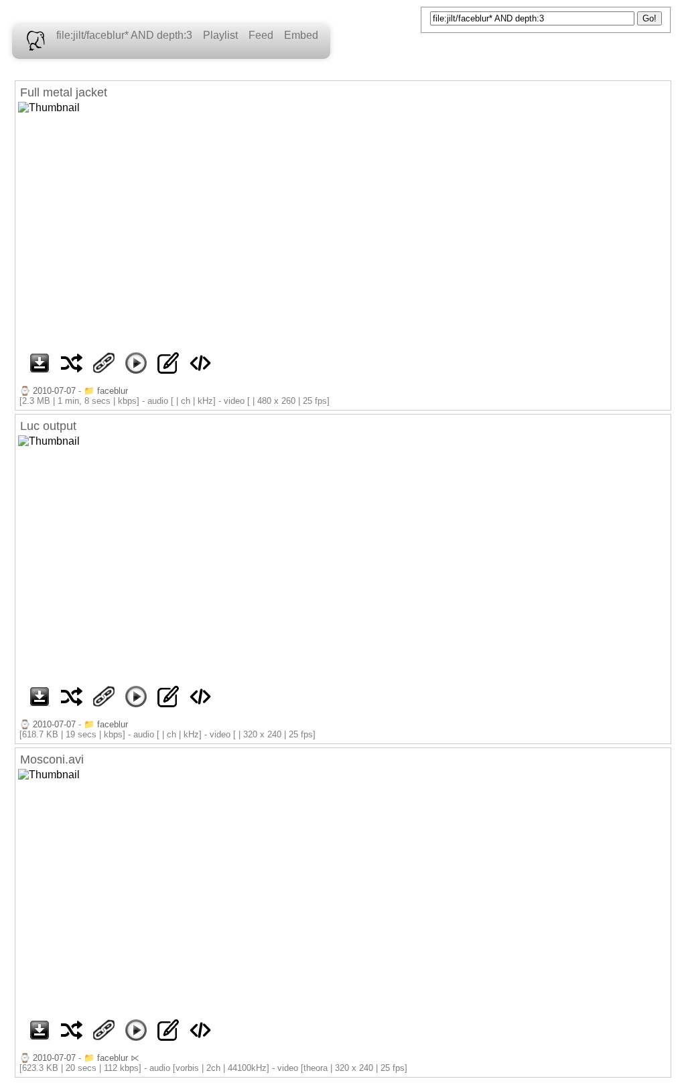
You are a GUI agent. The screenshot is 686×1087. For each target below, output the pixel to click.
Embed (301, 35)
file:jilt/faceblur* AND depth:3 (124, 35)
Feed (261, 35)
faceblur (112, 391)
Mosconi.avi (52, 759)
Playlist (220, 35)
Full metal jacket (63, 92)
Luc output (48, 426)
